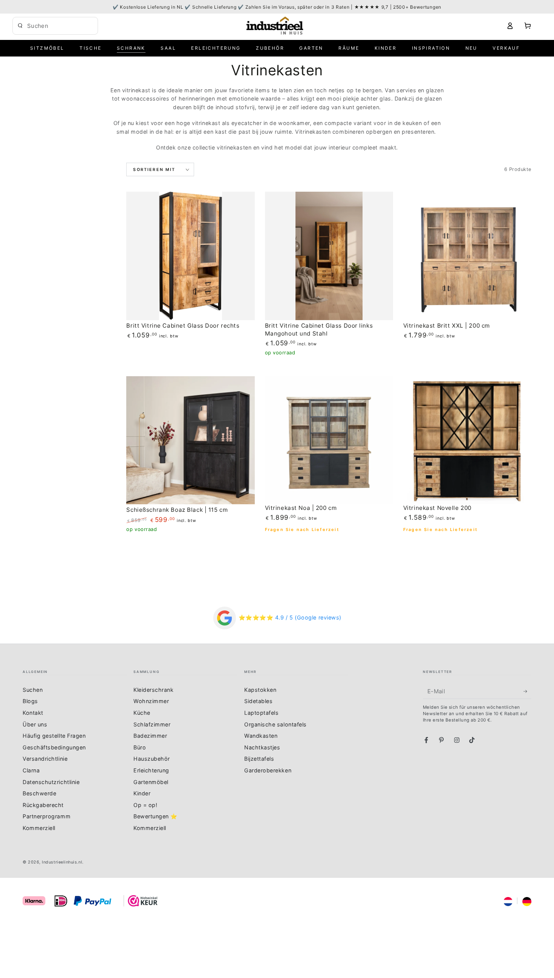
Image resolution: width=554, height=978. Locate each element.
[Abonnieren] (527, 691)
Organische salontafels (275, 724)
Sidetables (258, 701)
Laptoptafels (261, 712)
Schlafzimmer (151, 724)
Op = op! (145, 805)
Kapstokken (260, 690)
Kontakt (33, 712)
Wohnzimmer (151, 701)
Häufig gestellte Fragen (54, 735)
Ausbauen (84, 26)
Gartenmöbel (150, 782)
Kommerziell (39, 828)
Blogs (30, 701)
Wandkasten (260, 735)
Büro (139, 747)
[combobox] (49, 25)
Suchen (33, 690)
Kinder (141, 793)
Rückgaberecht (43, 805)
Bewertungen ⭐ (155, 816)
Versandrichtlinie (45, 758)
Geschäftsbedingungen (54, 747)
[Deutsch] (526, 901)
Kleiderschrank (153, 690)
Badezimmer (150, 735)
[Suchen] (20, 25)
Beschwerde (39, 793)
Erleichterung (151, 770)
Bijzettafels (259, 758)
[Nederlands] (508, 901)
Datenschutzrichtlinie (51, 782)
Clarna (31, 770)
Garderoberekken (267, 770)
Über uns (35, 724)
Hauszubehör (151, 758)
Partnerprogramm (46, 816)
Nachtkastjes (262, 747)
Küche (141, 712)
